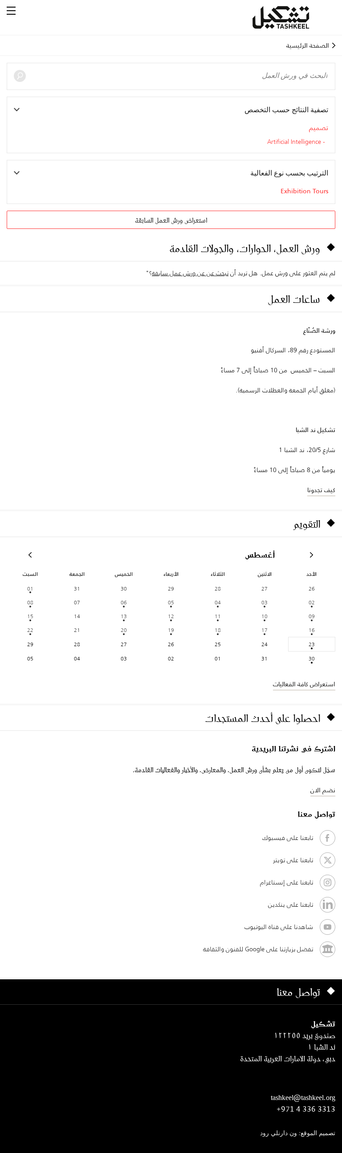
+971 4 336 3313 (306, 1109)
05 (171, 602)
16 (312, 630)
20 (124, 630)
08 (30, 602)
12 (171, 616)
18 (218, 630)
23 (312, 644)
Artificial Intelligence (294, 142)
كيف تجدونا (321, 490)
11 (218, 616)
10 (264, 616)
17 (264, 630)
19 (171, 630)
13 (124, 616)
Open (11, 10)
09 (312, 616)
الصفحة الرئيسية (307, 45)
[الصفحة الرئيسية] (291, 17)
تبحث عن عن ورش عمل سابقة (190, 273)
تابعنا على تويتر (293, 860)
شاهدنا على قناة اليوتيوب (278, 927)
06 (124, 602)
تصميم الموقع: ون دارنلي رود (297, 1133)
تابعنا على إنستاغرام (286, 882)
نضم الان (322, 790)
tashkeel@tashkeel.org (303, 1097)
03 (264, 602)
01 (30, 588)
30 (312, 658)
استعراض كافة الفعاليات (304, 684)
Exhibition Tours (304, 191)
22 (30, 630)
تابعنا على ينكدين (290, 904)
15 (30, 616)
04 (218, 602)
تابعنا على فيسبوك (287, 838)
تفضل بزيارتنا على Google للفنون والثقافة (258, 949)
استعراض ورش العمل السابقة (171, 220)
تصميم (318, 128)
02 (312, 602)
